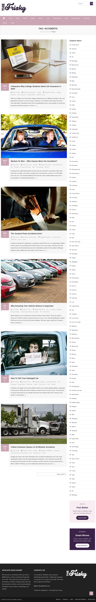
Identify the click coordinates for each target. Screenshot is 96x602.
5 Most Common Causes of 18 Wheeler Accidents (33, 447)
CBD (73, 105)
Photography (75, 386)
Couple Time (75, 133)
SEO (73, 414)
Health (25, 18)
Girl (73, 221)
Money (74, 342)
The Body (74, 450)
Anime (73, 53)
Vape (73, 479)
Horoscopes (75, 278)
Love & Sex (75, 318)
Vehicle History (15, 312)
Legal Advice (75, 306)
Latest (71, 599)
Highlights (75, 262)
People (39, 92)
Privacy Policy (91, 599)
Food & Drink (76, 193)
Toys (73, 467)
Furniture (74, 197)
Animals (74, 49)
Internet (74, 294)
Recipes (74, 398)
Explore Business (82, 545)
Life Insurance (22, 94)
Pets (73, 382)
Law (73, 302)
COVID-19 (75, 137)
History (74, 266)
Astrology (74, 61)
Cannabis (74, 93)
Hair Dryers (75, 245)
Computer (75, 129)
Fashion (74, 181)
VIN (41, 312)
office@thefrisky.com (44, 586)
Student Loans (40, 94)
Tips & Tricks (75, 458)
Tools (73, 462)
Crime (73, 141)
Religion (74, 406)
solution (53, 384)
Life (73, 310)
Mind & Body (32, 237)
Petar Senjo (15, 164)
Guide (73, 229)
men (33, 167)
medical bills (31, 94)
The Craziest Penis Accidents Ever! (26, 234)
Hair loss (74, 249)
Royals (5, 23)
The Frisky (15, 309)
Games (74, 209)
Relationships (57, 18)
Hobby (74, 270)
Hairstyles (75, 254)
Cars (30, 164)
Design (74, 153)
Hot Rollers (75, 282)
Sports (74, 426)
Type (73, 475)
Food (73, 189)
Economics (75, 161)
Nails (73, 362)
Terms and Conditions (80, 599)
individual (29, 384)
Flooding (52, 309)
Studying (74, 430)
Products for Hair (77, 390)
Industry (74, 290)
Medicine (74, 334)
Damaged (14, 384)
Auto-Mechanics (57, 164)
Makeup (74, 326)
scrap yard (42, 384)
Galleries (74, 201)
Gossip (74, 225)
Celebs (33, 18)
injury (19, 239)
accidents (52, 92)
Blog (73, 81)
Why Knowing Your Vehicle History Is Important (32, 306)
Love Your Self (76, 322)
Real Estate (75, 394)
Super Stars (75, 438)
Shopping (74, 418)
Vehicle (74, 483)
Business (74, 85)
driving (16, 167)
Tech (73, 442)
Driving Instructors (25, 167)
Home (10, 18)
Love (47, 18)
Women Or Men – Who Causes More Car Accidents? (34, 161)
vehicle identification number (29, 312)
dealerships (21, 384)
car (12, 167)
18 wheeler (49, 450)
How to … (75, 286)
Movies (41, 18)
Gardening (75, 213)
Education (32, 92)
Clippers (74, 121)
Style (66, 18)
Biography (75, 77)
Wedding (74, 495)
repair (36, 384)
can (59, 382)
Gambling (74, 205)
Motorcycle (75, 346)
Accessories (75, 45)
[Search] (91, 3)
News (17, 18)
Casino (74, 101)
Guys (73, 233)
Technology (75, 446)
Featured (74, 185)
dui (31, 453)
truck (44, 453)
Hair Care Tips (76, 241)
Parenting (86, 18)
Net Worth (75, 366)
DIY (73, 157)
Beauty (74, 69)
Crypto (74, 145)
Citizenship (75, 117)
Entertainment (76, 18)
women (47, 167)
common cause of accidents (19, 453)
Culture (74, 149)
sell (48, 384)
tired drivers (37, 453)
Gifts (73, 217)
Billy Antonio (16, 237)
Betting (74, 73)
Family (74, 177)
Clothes (74, 125)
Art (72, 57)
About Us (58, 599)
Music (73, 358)
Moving (74, 354)
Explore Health (82, 518)
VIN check (46, 312)
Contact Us (65, 599)
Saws (24, 239)
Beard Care (75, 65)
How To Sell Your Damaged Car (25, 378)
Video (73, 487)
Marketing (75, 330)
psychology (39, 167)
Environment (75, 173)
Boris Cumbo (16, 92)
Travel (12, 23)
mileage (59, 309)
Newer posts (60, 474)
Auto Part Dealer (51, 382)
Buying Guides (76, 89)
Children (74, 113)
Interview (74, 298)
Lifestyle (74, 314)
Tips (73, 454)
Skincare (74, 422)
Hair (73, 237)
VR (73, 491)
